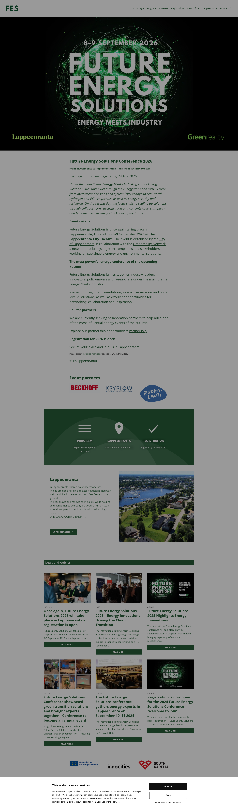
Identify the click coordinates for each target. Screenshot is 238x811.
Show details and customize (168, 802)
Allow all (168, 786)
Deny (168, 795)
